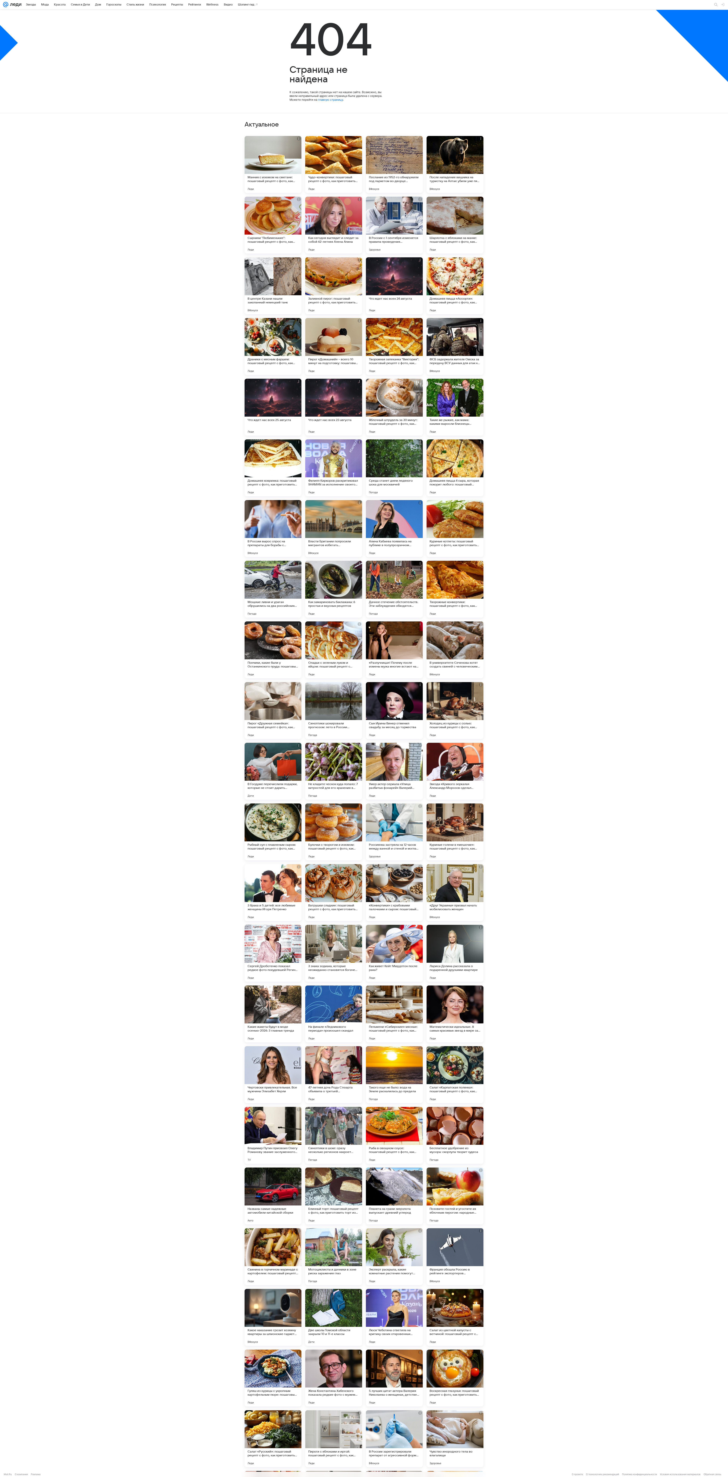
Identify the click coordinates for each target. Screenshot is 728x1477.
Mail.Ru (8, 1474)
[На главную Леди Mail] (14, 4)
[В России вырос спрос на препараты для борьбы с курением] (273, 528)
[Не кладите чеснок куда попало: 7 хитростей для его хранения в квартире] (333, 771)
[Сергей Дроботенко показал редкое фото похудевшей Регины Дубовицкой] (273, 953)
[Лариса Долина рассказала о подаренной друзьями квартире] (455, 953)
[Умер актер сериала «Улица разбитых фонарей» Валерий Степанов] (394, 771)
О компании (21, 1474)
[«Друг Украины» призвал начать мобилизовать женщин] (455, 892)
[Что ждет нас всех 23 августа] (333, 407)
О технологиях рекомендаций (602, 1474)
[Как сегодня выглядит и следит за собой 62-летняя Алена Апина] (333, 225)
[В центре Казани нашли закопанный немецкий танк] (273, 285)
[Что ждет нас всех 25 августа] (273, 407)
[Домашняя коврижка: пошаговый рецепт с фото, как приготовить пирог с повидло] (273, 467)
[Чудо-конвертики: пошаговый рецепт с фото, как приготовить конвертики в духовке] (333, 164)
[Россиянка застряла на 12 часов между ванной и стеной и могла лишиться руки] (394, 831)
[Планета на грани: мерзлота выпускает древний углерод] (394, 1196)
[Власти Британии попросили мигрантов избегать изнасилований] (333, 528)
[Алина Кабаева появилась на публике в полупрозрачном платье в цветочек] (394, 528)
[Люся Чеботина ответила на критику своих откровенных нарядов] (394, 1317)
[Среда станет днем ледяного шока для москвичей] (394, 467)
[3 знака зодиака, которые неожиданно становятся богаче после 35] (333, 953)
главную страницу (330, 99)
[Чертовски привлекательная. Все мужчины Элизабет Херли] (273, 1074)
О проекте (577, 1474)
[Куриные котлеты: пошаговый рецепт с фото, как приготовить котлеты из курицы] (455, 528)
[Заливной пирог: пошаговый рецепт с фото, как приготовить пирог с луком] (333, 285)
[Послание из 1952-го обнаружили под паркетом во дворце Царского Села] (394, 164)
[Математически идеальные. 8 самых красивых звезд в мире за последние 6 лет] (455, 1013)
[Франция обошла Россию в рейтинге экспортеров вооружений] (455, 1256)
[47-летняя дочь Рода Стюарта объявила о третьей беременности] (333, 1074)
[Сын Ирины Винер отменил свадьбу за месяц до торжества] (394, 710)
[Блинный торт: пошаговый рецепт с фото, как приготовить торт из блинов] (333, 1196)
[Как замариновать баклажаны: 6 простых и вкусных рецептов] (333, 589)
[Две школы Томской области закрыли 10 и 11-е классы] (333, 1317)
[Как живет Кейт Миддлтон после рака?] (394, 953)
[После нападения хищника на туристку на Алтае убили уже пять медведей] (455, 164)
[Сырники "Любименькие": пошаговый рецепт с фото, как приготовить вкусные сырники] (273, 225)
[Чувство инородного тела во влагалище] (455, 1438)
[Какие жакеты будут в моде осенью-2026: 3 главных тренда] (273, 1013)
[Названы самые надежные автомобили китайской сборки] (273, 1196)
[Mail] (5, 4)
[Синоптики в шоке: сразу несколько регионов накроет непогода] (333, 1135)
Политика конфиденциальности (639, 1474)
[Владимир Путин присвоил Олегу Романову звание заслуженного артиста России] (273, 1135)
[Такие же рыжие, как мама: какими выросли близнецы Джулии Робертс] (455, 407)
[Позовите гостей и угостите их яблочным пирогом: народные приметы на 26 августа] (455, 1196)
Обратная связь (712, 1474)
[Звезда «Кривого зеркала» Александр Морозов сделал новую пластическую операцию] (455, 771)
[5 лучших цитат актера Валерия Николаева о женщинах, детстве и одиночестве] (394, 1378)
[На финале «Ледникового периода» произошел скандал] (333, 1013)
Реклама (36, 1474)
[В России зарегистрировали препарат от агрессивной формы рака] (394, 1438)
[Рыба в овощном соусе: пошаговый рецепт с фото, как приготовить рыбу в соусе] (394, 1135)
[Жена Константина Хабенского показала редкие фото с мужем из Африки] (333, 1378)
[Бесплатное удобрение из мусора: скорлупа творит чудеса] (455, 1135)
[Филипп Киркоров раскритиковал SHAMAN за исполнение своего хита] (333, 467)
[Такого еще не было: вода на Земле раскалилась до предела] (394, 1074)
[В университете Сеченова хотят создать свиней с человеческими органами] (455, 649)
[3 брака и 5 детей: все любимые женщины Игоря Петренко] (273, 892)
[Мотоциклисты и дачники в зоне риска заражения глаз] (333, 1256)
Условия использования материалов (680, 1474)
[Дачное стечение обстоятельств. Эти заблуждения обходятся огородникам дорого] (394, 589)
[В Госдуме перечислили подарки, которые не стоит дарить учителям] (273, 771)
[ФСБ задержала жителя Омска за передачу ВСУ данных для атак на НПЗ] (455, 346)
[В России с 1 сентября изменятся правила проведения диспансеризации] (394, 225)
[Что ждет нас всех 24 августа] (394, 285)
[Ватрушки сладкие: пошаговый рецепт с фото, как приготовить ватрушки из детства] (333, 892)
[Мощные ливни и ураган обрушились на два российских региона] (273, 589)
